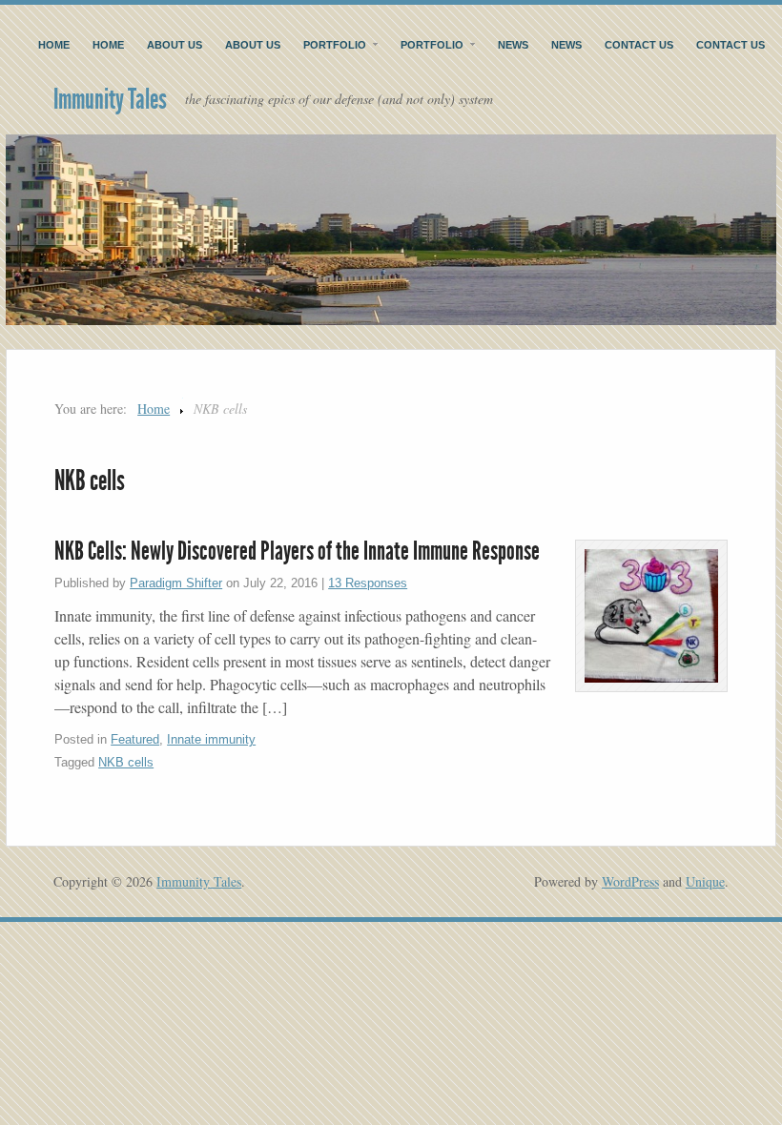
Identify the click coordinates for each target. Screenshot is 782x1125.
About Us (174, 45)
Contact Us (639, 45)
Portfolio (334, 45)
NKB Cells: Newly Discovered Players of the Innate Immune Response (297, 551)
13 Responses (367, 583)
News (513, 45)
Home (54, 45)
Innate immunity (211, 739)
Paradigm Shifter (176, 583)
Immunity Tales (110, 99)
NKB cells (126, 762)
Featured (135, 739)
